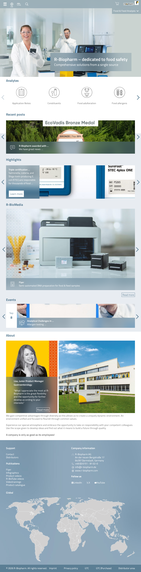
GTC (87, 568)
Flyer (8, 469)
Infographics (12, 473)
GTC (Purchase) (103, 568)
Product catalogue (15, 485)
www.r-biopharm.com (86, 470)
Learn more (16, 194)
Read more (128, 295)
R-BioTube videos (15, 479)
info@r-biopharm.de (85, 467)
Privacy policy (71, 568)
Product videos (13, 476)
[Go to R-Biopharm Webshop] (117, 3)
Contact (10, 454)
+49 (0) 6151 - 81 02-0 (86, 463)
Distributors (12, 457)
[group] (70, 137)
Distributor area (126, 568)
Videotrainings (13, 482)
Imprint (53, 568)
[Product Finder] (19, 4)
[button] (137, 97)
